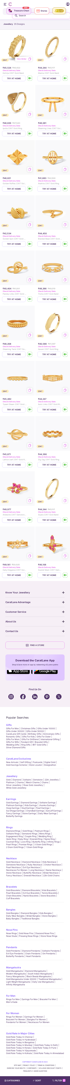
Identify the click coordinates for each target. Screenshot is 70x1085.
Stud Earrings (27, 808)
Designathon (50, 765)
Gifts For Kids (28, 736)
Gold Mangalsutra (14, 971)
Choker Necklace (52, 864)
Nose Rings (11, 933)
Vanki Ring (11, 839)
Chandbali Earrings (35, 810)
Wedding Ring (44, 836)
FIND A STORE (37, 645)
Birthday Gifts (34, 734)
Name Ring (49, 839)
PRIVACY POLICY (29, 1065)
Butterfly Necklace (32, 872)
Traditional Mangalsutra (49, 979)
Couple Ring (30, 836)
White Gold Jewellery (16, 788)
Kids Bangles (45, 913)
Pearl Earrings (42, 808)
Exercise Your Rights (16, 1068)
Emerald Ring (36, 839)
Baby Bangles (12, 918)
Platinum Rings (42, 831)
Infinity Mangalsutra (15, 984)
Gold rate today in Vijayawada (21, 1050)
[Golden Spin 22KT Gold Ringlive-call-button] (30, 244)
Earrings (11, 799)
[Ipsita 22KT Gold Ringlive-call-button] (30, 133)
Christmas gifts (28, 728)
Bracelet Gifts (41, 742)
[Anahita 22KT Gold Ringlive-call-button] (65, 189)
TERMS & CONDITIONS (45, 1065)
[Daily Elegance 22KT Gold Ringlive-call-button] (30, 575)
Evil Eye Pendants (14, 953)
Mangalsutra (13, 967)
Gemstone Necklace (15, 864)
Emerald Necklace (32, 875)
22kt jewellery (52, 779)
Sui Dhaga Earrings (15, 810)
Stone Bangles (49, 916)
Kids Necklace (49, 862)
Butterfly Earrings (14, 816)
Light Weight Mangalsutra (18, 982)
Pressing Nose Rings (28, 936)
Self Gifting (25, 762)
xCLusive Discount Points (50, 1068)
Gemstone (38, 779)
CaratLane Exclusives (18, 758)
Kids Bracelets (49, 890)
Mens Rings (44, 833)
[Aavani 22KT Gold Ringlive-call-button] (65, 354)
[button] (38, 1080)
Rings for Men (13, 999)
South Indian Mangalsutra (40, 973)
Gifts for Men (12, 728)
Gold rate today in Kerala (18, 1048)
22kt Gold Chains (51, 875)
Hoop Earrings (12, 808)
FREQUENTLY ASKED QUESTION (35, 1071)
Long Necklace (36, 870)
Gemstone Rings (29, 833)
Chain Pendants (32, 953)
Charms (20, 782)
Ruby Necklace (35, 864)
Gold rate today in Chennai (19, 1037)
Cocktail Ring (12, 841)
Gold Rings (27, 831)
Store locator (35, 765)
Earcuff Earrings (53, 810)
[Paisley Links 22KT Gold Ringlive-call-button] (30, 299)
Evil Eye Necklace (31, 867)
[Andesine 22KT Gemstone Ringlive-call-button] (30, 520)
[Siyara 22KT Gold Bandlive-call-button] (65, 520)
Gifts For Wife (12, 742)
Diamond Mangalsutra (35, 971)
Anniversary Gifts (51, 734)
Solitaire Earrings (47, 802)
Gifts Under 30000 (15, 731)
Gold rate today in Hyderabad (20, 1039)
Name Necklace (53, 870)
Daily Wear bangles (15, 916)
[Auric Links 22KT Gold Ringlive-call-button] (65, 409)
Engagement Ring (14, 836)
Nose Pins (12, 929)
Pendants (11, 947)
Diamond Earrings (29, 802)
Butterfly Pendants (15, 956)
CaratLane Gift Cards (16, 734)
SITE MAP (17, 1065)
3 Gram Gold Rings (43, 844)
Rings (9, 827)
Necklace (11, 858)
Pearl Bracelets (13, 893)
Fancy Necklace (14, 875)
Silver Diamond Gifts (15, 747)
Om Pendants (48, 953)
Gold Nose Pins (26, 933)
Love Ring (25, 841)
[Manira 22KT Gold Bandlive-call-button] (65, 78)
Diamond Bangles (29, 913)
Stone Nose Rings (48, 936)
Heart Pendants (33, 956)
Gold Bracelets (13, 890)
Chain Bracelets (13, 895)
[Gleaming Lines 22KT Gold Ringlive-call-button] (65, 133)
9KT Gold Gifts (39, 744)
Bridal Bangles (33, 916)
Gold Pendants (13, 951)
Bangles (10, 909)
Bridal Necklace (50, 872)
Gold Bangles (12, 913)
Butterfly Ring (38, 841)
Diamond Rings (13, 831)
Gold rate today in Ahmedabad (49, 1053)
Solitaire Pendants (50, 951)
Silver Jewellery (13, 785)
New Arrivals (12, 762)
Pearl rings (11, 844)
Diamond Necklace (31, 862)
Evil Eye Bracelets (31, 893)
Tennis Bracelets (49, 893)
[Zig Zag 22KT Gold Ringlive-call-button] (65, 465)
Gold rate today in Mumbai (19, 1045)
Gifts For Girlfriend (30, 739)
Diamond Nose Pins (44, 933)
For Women (12, 1013)
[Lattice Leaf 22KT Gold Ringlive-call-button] (30, 465)
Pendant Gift (27, 742)
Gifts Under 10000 (46, 728)
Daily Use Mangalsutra (43, 982)
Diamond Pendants (31, 951)
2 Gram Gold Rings (15, 847)
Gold (8, 779)
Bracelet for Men (48, 999)
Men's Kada (11, 1002)
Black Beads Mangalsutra (39, 976)
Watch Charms (33, 782)
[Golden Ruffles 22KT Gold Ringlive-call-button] (30, 189)
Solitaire (27, 779)
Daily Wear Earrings (47, 813)
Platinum (10, 782)
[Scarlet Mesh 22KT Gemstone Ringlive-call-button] (65, 575)
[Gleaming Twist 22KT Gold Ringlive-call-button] (30, 354)
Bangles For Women (36, 1019)
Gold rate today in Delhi (46, 1045)
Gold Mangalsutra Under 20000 (21, 979)
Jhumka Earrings (47, 805)
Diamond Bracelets (31, 890)
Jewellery (11, 776)
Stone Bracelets (48, 895)
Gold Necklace (13, 862)
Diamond (17, 779)
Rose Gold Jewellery (33, 785)
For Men (10, 995)
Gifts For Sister (44, 736)
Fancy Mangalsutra (15, 976)
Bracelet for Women (15, 1019)
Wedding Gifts (12, 744)
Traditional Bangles (30, 918)
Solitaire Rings (13, 833)
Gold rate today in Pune (44, 1048)
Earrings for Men (30, 999)
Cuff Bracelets (13, 898)
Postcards (37, 762)
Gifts (9, 724)
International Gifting (50, 739)
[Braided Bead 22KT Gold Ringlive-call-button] (65, 244)
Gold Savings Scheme (16, 765)
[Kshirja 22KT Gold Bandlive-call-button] (30, 78)
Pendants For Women (16, 1022)
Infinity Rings (53, 841)
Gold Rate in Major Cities (20, 1033)
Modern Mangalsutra (16, 973)
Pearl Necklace (13, 867)
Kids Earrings (31, 805)
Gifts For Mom (12, 739)
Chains (45, 782)
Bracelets (11, 886)
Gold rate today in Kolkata (19, 1053)
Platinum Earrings (14, 805)
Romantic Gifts (13, 736)
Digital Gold (49, 762)
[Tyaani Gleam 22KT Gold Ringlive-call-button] (30, 409)
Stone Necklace (13, 872)
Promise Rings (25, 844)
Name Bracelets (30, 895)
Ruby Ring (23, 839)
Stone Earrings (29, 813)
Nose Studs (11, 936)
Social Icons (19, 674)
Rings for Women (14, 1016)
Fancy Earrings (13, 813)
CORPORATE (32, 1068)
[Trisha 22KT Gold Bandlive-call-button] (65, 299)
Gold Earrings (12, 802)
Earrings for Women (33, 1016)
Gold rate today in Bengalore (20, 1042)
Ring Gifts (25, 744)
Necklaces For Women (16, 870)
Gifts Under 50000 (35, 731)
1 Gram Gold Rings (34, 847)
